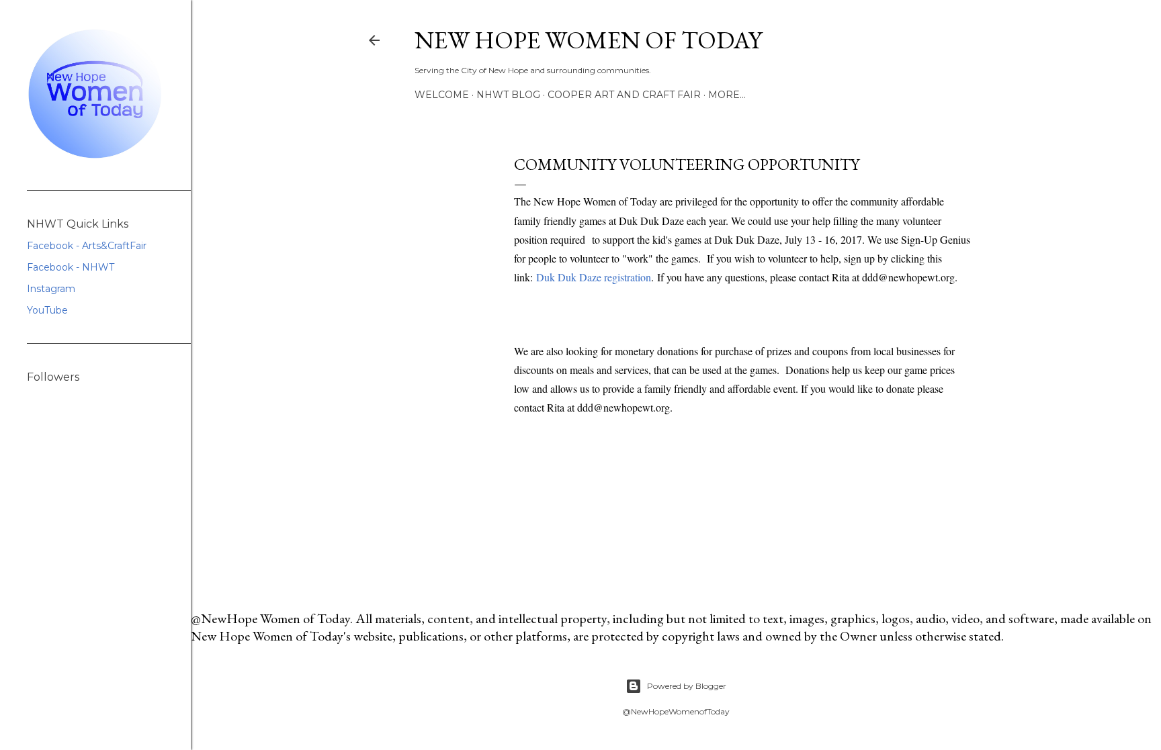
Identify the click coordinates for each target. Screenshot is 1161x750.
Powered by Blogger (686, 686)
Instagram (51, 289)
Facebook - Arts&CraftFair (86, 246)
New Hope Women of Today (588, 40)
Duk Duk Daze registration (593, 277)
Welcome (442, 95)
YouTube (47, 310)
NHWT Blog (508, 95)
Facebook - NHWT (70, 267)
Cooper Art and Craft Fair (624, 95)
